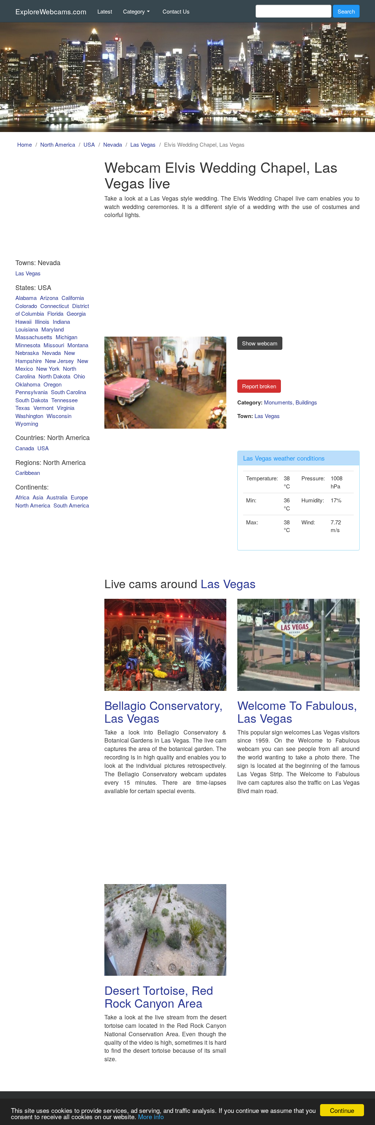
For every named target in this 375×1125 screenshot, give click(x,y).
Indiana (61, 321)
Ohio (79, 376)
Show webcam (260, 343)
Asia (38, 497)
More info (151, 1116)
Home (24, 144)
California (73, 297)
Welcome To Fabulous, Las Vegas (297, 711)
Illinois (42, 321)
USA (89, 144)
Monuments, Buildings (290, 402)
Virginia (65, 407)
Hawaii (23, 321)
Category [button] (134, 11)
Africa (22, 497)
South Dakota (31, 400)
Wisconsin (59, 415)
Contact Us (176, 11)
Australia (57, 497)
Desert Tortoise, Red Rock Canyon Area (158, 996)
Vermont (43, 407)
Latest (104, 11)
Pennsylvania (31, 392)
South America (71, 505)
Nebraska (27, 352)
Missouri (54, 345)
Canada (24, 448)
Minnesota (27, 345)
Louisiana (26, 329)
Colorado (26, 305)
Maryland (52, 329)
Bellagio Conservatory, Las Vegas (163, 711)
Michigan (66, 337)
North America (57, 144)
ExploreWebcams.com (50, 11)
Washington (29, 415)
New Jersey (59, 360)
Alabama (26, 297)
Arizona (49, 297)
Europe (79, 497)
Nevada (112, 144)
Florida (55, 313)
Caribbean (27, 472)
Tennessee (64, 400)
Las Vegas (143, 144)
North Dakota (54, 376)
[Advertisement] (232, 272)
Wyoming (26, 423)
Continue (342, 1110)
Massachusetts (33, 337)
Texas (22, 407)
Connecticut (54, 305)
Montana (77, 345)
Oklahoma (27, 384)
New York (48, 368)
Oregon (53, 384)
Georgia (76, 313)
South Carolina (68, 392)
